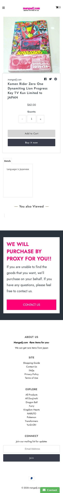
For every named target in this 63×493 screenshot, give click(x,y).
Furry (31, 406)
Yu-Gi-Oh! (31, 424)
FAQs (31, 370)
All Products (31, 394)
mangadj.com (15, 79)
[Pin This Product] (55, 79)
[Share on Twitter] (51, 79)
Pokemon (31, 417)
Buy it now (31, 142)
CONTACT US (31, 305)
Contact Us (31, 366)
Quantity (31, 111)
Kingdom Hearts (32, 409)
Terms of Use (31, 378)
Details (7, 161)
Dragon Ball (31, 402)
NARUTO (31, 413)
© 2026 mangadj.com (32, 487)
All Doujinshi (31, 398)
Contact (51, 490)
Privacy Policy (31, 374)
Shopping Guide (31, 363)
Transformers (31, 421)
